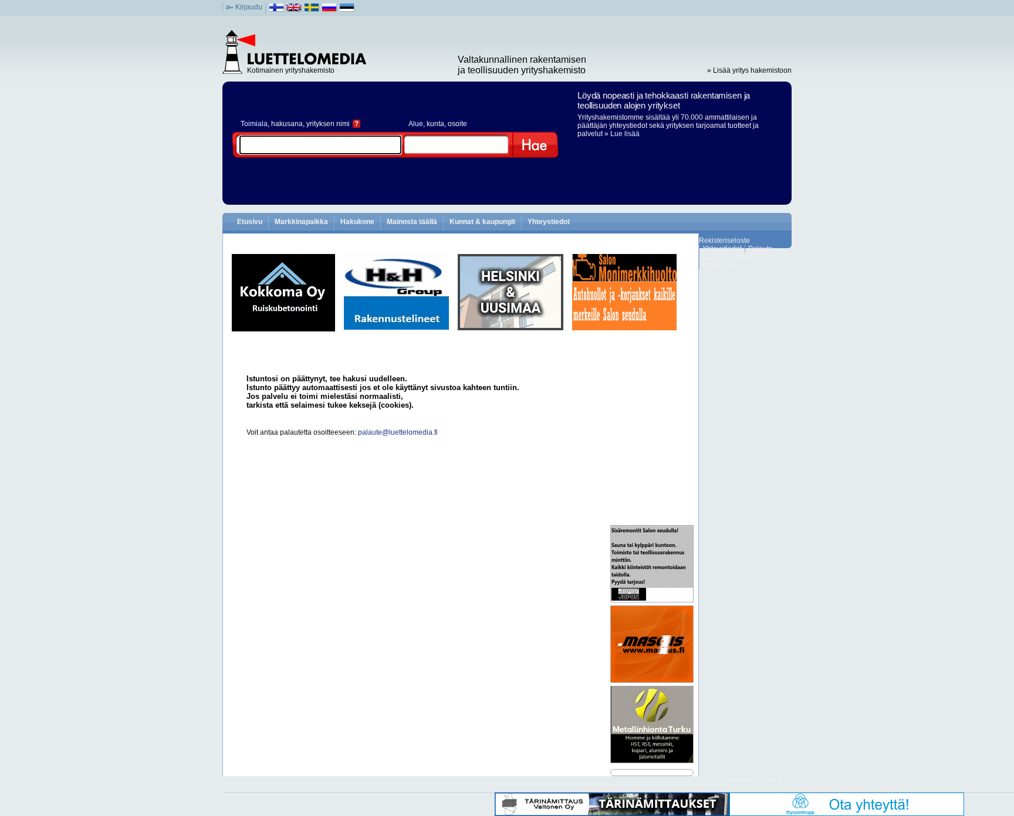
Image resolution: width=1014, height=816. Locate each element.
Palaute (760, 249)
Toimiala (254, 124)
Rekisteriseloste (724, 240)
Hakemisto (719, 265)
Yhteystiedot (549, 222)
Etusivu (249, 222)
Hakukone (357, 222)
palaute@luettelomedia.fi (398, 432)
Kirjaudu (248, 7)
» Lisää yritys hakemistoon (749, 70)
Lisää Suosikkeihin (732, 257)
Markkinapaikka (301, 222)
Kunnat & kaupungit (482, 222)
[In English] (294, 10)
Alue (415, 124)
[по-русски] (329, 10)
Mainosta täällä (412, 222)
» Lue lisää (622, 134)
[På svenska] (312, 10)
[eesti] (347, 10)
